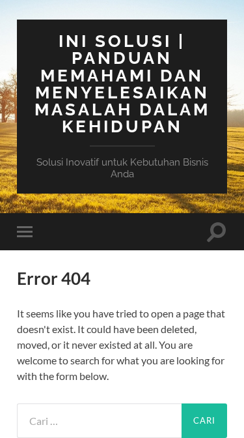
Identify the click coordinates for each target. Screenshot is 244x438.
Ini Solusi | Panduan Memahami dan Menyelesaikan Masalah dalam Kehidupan (122, 83)
